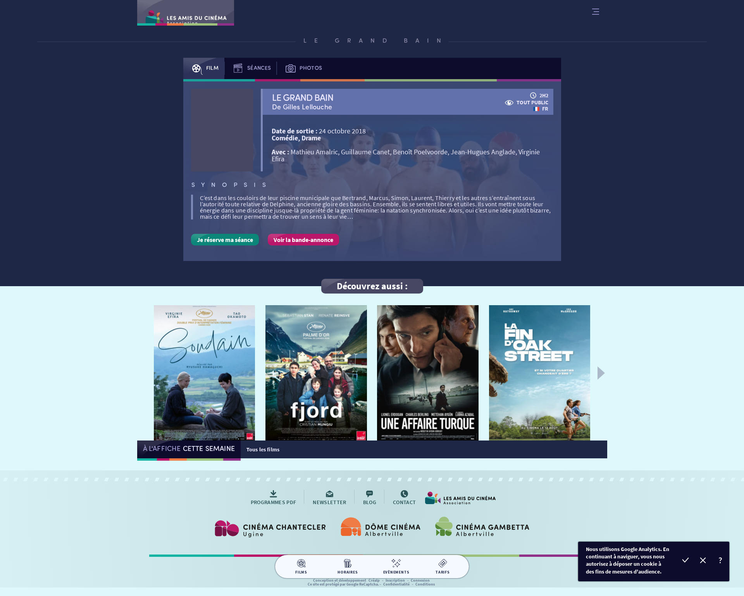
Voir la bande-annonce (303, 240)
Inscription (395, 580)
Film (212, 67)
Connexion (420, 580)
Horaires (348, 572)
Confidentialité (396, 584)
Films (301, 572)
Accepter (685, 561)
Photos (311, 67)
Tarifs (443, 572)
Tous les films (262, 449)
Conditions (425, 584)
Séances (259, 67)
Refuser (703, 561)
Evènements (396, 572)
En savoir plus (720, 561)
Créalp (374, 580)
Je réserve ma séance (225, 240)
